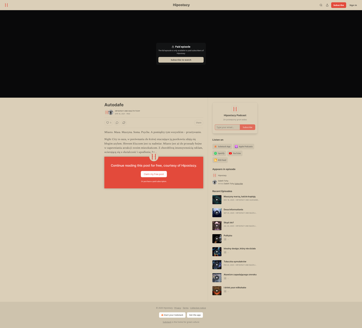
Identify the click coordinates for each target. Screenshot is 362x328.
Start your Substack (173, 315)
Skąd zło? (229, 222)
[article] (235, 199)
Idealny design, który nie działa (240, 248)
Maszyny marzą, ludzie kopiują (240, 196)
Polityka (228, 235)
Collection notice (198, 308)
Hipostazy (119, 111)
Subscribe (338, 5)
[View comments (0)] (117, 122)
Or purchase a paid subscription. (154, 181)
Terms (185, 308)
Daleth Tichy (134, 111)
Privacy (177, 308)
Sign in (353, 5)
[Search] (321, 5)
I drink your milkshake (235, 287)
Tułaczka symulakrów (235, 261)
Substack (167, 322)
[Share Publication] (327, 5)
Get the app (195, 315)
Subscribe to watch (181, 59)
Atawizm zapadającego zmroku (240, 274)
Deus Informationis (233, 209)
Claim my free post (154, 174)
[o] (217, 199)
